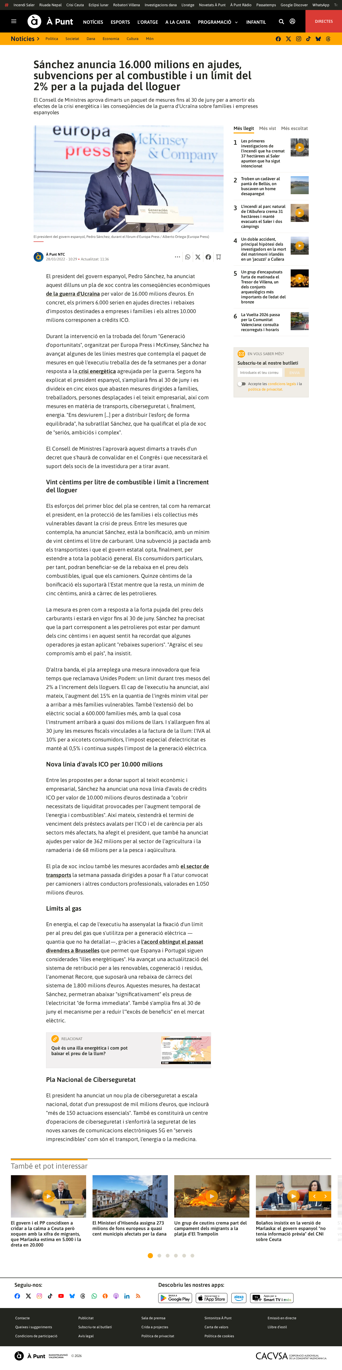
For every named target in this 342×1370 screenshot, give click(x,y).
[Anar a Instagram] (40, 1296)
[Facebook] (278, 38)
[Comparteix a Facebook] (208, 257)
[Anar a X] (29, 1296)
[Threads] (328, 38)
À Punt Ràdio (241, 5)
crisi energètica (96, 371)
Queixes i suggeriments (33, 1327)
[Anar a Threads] (84, 1296)
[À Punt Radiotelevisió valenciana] (41, 1356)
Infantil (256, 22)
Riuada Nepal (50, 5)
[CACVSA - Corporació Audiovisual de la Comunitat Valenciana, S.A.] (291, 1356)
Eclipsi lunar (98, 5)
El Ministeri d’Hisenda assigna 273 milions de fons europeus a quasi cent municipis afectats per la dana (129, 1228)
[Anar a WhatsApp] (95, 1296)
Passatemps (266, 5)
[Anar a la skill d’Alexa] (238, 1298)
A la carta (178, 22)
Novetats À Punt (212, 5)
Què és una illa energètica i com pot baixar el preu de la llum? (89, 1050)
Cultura (132, 38)
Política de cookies (219, 1336)
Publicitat (86, 1318)
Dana (91, 38)
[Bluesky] (318, 38)
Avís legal (86, 1336)
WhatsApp (320, 5)
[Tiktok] (308, 38)
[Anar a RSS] (139, 1296)
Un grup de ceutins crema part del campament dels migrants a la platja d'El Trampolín (210, 1228)
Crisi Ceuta (75, 5)
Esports (120, 22)
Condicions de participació (36, 1336)
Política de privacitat (157, 1336)
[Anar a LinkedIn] (127, 1296)
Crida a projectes (154, 1327)
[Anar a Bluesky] (73, 1296)
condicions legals (282, 384)
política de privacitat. (265, 389)
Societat (72, 38)
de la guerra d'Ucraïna (73, 293)
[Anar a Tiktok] (51, 1296)
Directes (324, 21)
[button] (150, 1255)
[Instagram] (298, 38)
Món (149, 38)
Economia (111, 38)
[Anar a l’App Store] (212, 1298)
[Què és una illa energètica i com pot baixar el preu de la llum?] (186, 1050)
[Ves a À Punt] (50, 21)
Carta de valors (216, 1327)
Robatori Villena (126, 5)
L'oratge (188, 5)
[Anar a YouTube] (62, 1296)
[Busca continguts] (281, 21)
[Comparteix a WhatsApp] (188, 257)
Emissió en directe (282, 1318)
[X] (288, 38)
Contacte (22, 1318)
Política (52, 38)
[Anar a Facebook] (18, 1296)
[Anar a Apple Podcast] (117, 1296)
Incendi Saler (24, 5)
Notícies (93, 22)
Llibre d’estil (277, 1327)
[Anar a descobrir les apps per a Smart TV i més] (272, 1298)
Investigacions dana (161, 5)
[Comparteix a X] (198, 257)
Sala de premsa (153, 1318)
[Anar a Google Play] (175, 1298)
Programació (214, 22)
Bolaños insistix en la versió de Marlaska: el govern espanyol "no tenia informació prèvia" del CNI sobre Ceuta (291, 1231)
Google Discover (294, 5)
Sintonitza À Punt (218, 1318)
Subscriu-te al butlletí (95, 1327)
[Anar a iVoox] (106, 1296)
